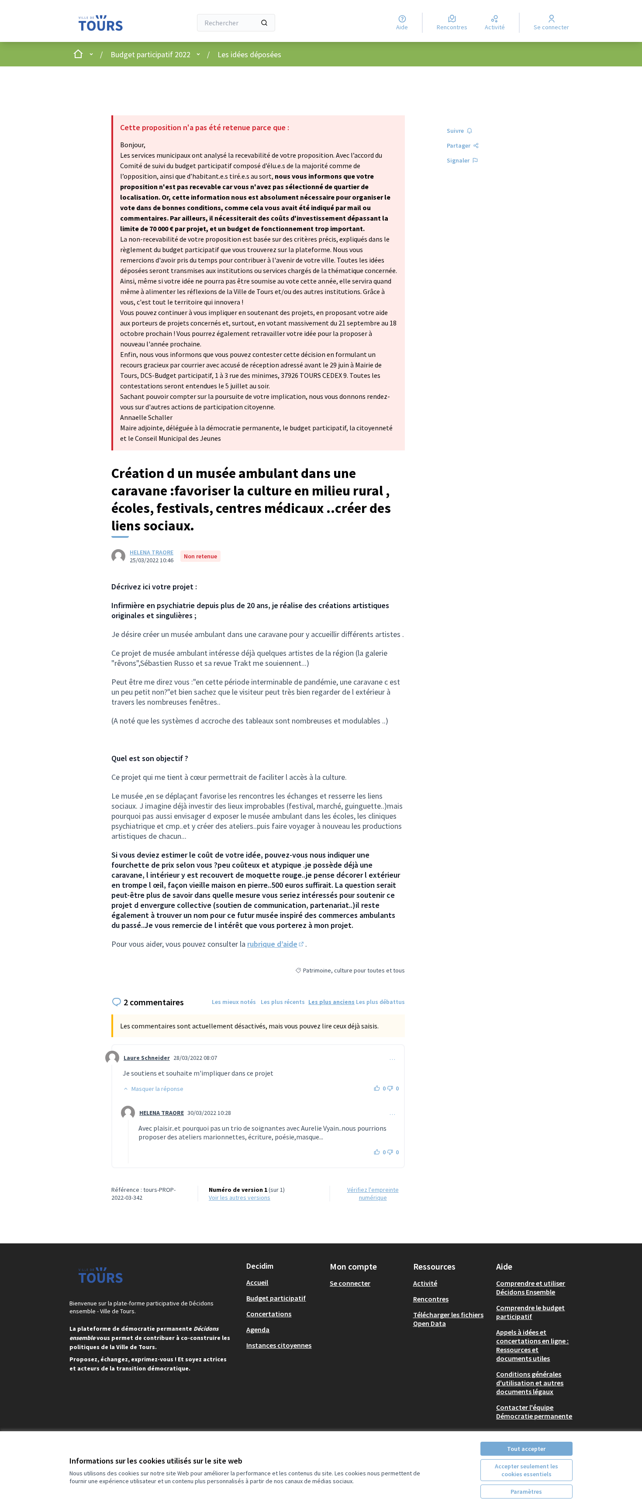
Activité (425, 1283)
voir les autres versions (239, 1197)
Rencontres (431, 1298)
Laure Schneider (147, 1058)
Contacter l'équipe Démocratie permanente (534, 1411)
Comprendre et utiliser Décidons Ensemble (530, 1287)
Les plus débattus (380, 1002)
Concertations (268, 1313)
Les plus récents (283, 1002)
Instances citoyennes (278, 1345)
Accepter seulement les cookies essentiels (526, 1470)
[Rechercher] (264, 22)
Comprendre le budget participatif (530, 1312)
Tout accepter (526, 1449)
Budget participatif (276, 1298)
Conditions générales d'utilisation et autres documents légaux (529, 1383)
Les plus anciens (331, 1002)
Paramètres (526, 1491)
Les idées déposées (249, 54)
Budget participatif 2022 (150, 54)
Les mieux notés (234, 1002)
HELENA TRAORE (151, 552)
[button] (153, 1089)
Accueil (257, 1282)
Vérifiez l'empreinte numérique (373, 1193)
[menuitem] (284, 1282)
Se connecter (350, 1283)
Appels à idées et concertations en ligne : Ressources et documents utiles (532, 1345)
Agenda (257, 1329)
